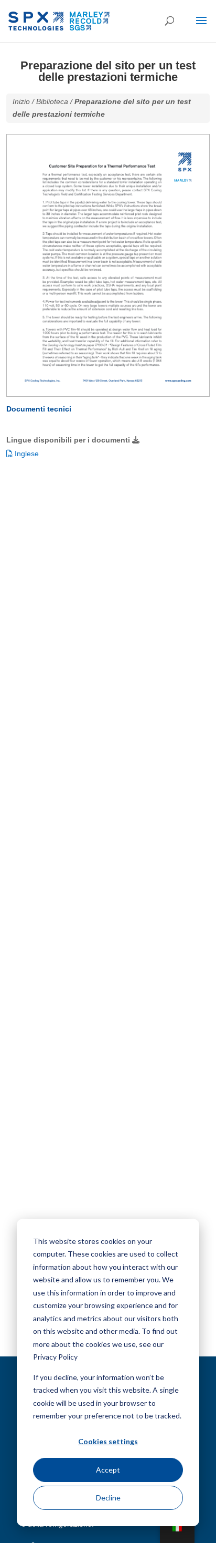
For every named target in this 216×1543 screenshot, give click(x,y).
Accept (108, 1469)
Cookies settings (108, 1441)
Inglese (26, 453)
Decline (108, 1497)
